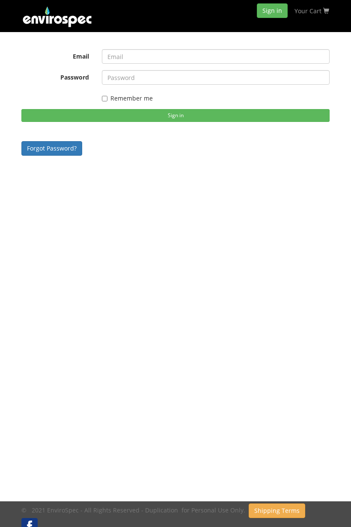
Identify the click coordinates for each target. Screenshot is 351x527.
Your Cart (308, 11)
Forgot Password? (52, 148)
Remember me (131, 98)
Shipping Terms (277, 510)
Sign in (272, 10)
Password (74, 77)
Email (81, 56)
